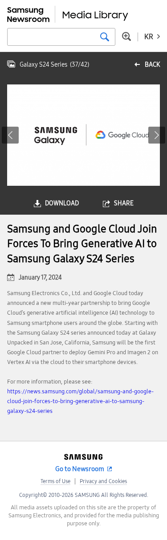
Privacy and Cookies (103, 481)
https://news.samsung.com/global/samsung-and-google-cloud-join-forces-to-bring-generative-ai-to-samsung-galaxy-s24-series (80, 401)
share (124, 203)
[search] (104, 37)
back (152, 64)
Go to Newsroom (79, 469)
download (62, 203)
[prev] (10, 135)
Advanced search (126, 36)
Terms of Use (55, 481)
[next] (156, 135)
